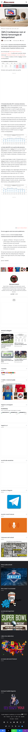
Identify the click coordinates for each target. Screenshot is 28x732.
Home (3, 28)
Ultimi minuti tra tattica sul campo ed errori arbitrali (7, 346)
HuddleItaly (4, 408)
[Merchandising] (14, 269)
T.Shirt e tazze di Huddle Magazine (14, 266)
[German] (4, 372)
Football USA (8, 28)
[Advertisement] (14, 88)
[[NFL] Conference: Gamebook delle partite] (21, 338)
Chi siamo (12, 718)
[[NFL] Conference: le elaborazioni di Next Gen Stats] (7, 354)
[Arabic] (12, 372)
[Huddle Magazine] (8, 2)
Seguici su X (4, 425)
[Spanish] (9, 372)
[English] (2, 372)
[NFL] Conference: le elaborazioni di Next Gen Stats (7, 360)
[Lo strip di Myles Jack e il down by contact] (21, 354)
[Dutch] (7, 372)
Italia (17, 716)
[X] (15, 294)
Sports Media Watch (22, 228)
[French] (5, 372)
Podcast (8, 716)
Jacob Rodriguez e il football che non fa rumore (13, 5)
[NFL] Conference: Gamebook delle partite (21, 343)
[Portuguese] (11, 372)
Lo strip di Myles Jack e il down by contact (21, 359)
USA (5, 716)
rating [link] (20, 56)
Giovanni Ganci (6, 40)
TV (14, 716)
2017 (13, 28)
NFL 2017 (17, 28)
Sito (19, 716)
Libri (12, 716)
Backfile (22, 716)
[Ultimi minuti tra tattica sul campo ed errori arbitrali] (7, 338)
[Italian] (14, 372)
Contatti (16, 718)
